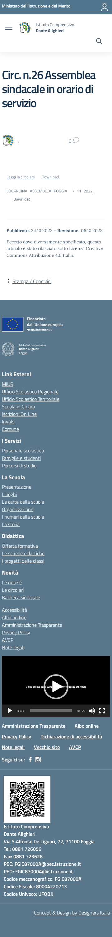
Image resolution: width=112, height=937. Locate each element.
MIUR (7, 384)
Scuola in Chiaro (18, 406)
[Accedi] (104, 7)
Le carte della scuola (23, 502)
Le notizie (12, 582)
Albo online (87, 726)
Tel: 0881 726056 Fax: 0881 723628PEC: (23, 856)
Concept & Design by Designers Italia (72, 912)
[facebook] (30, 759)
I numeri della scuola (23, 517)
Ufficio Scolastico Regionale (30, 391)
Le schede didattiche (23, 553)
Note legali (13, 647)
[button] (56, 686)
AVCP (7, 640)
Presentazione (16, 487)
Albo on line (14, 617)
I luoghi (9, 494)
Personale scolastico (23, 450)
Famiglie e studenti (21, 458)
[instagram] (38, 759)
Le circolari (13, 590)
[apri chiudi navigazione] (8, 28)
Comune (10, 429)
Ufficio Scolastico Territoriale (30, 399)
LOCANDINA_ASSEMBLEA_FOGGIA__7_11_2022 (49, 191)
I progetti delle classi (23, 561)
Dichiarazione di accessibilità (71, 736)
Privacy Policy (16, 632)
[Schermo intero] (102, 711)
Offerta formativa (20, 546)
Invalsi (8, 421)
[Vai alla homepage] (25, 28)
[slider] (51, 710)
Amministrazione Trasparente (32, 625)
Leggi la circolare (21, 177)
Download (50, 177)
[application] (56, 686)
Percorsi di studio (19, 465)
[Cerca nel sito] (99, 42)
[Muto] (92, 711)
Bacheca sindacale (21, 597)
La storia (11, 524)
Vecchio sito (47, 747)
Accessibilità (14, 610)
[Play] (10, 711)
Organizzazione (17, 509)
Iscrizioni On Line (19, 414)
